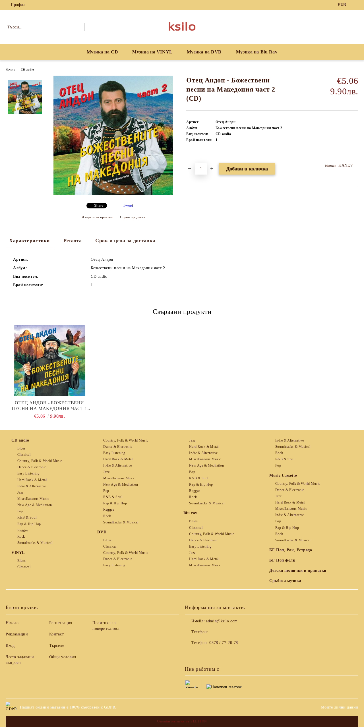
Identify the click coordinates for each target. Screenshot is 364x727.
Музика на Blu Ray (257, 51)
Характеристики (29, 240)
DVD (101, 532)
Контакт (56, 634)
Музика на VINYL (152, 51)
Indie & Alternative (31, 486)
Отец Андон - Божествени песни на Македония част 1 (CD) (49, 405)
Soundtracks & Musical (34, 543)
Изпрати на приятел (97, 217)
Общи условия (62, 657)
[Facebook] (355, 5)
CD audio (27, 69)
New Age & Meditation (34, 505)
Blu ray (190, 513)
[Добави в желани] (197, 158)
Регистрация (60, 623)
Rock (21, 536)
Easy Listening (28, 473)
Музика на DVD (204, 51)
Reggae (22, 530)
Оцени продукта (132, 217)
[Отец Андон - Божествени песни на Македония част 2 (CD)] (113, 193)
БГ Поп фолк (282, 560)
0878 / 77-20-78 (223, 643)
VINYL (18, 552)
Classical (24, 455)
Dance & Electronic (31, 467)
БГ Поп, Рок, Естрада (290, 550)
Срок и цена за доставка (125, 240)
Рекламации (17, 634)
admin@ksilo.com (221, 621)
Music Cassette (283, 475)
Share (99, 206)
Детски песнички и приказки (297, 570)
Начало (10, 69)
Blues (21, 448)
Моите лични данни (339, 707)
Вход (10, 645)
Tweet (128, 205)
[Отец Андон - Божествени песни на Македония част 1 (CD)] (49, 360)
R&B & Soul (26, 517)
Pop (20, 511)
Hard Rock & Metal (32, 480)
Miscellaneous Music (33, 499)
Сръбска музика (285, 581)
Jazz (20, 492)
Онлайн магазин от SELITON (182, 721)
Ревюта (72, 240)
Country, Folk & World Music (39, 461)
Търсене (56, 645)
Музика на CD (102, 51)
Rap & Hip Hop (29, 524)
